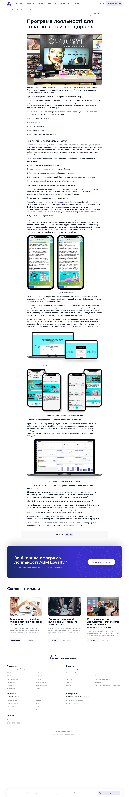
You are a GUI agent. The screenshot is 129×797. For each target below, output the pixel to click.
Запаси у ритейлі (71, 673)
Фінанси (68, 685)
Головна (9, 9)
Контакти (75, 4)
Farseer (38, 688)
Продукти (19, 4)
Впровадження (12, 700)
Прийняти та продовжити (109, 793)
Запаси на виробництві (102, 673)
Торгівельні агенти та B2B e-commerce (107, 685)
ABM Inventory (11, 673)
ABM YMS (39, 676)
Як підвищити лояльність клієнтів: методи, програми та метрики (26, 622)
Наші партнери (12, 706)
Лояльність (69, 682)
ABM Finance (11, 685)
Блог (55, 4)
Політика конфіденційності (64, 731)
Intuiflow (38, 679)
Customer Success (12, 703)
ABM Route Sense (41, 685)
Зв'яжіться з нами (12, 720)
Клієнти (41, 4)
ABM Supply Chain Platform (74, 700)
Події (49, 4)
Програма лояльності (36, 145)
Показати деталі (82, 793)
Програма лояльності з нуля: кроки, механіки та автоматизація (62, 622)
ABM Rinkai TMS (41, 682)
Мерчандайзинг (71, 676)
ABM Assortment (12, 679)
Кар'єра (9, 710)
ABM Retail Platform (72, 703)
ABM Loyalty (59, 202)
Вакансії (38, 700)
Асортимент (70, 679)
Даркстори (98, 682)
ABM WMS (39, 673)
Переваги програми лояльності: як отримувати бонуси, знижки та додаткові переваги (103, 623)
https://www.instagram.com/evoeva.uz (74, 507)
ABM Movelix (11, 688)
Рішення (30, 4)
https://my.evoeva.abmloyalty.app (51, 299)
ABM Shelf (10, 676)
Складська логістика (101, 676)
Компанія (63, 4)
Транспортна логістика (102, 679)
